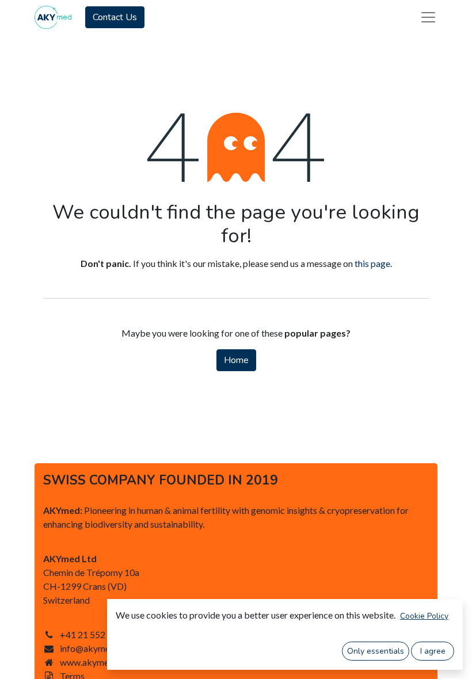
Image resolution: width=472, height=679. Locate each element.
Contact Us (115, 17)
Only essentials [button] (375, 651)
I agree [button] (433, 651)
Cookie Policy (424, 616)
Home (236, 360)
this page (372, 263)
